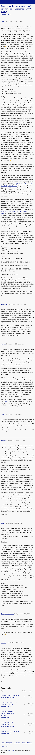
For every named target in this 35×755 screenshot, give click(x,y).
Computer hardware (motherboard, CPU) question (7, 713)
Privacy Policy (5, 746)
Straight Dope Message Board (9, 2)
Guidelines (17, 742)
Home (2, 742)
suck (5, 401)
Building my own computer (10, 731)
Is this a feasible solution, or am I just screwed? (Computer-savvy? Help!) (16, 9)
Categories (9, 742)
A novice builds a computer (10, 695)
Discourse (11, 750)
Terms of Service (27, 742)
